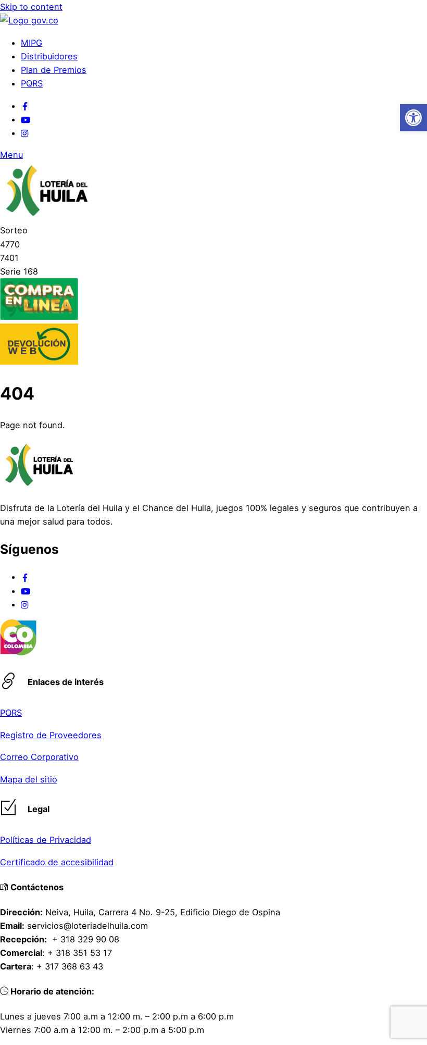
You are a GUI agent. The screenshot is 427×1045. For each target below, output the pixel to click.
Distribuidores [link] (49, 56)
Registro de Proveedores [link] (51, 735)
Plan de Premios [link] (53, 70)
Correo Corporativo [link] (39, 757)
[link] (413, 117)
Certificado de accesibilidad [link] (57, 862)
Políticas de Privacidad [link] (45, 840)
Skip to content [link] (31, 7)
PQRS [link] (32, 83)
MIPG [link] (31, 43)
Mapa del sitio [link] (28, 779)
